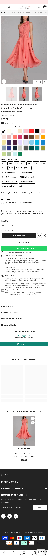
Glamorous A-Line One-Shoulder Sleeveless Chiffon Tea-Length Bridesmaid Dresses (24, 455)
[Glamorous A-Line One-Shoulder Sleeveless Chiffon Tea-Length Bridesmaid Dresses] (24, 431)
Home (3, 12)
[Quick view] (33, 422)
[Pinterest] (16, 516)
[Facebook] (3, 516)
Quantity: (4, 221)
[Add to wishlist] (33, 418)
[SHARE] (44, 235)
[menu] (2, 7)
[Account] (39, 7)
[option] (24, 50)
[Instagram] (9, 516)
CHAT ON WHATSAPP (25, 248)
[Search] (9, 7)
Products (10, 12)
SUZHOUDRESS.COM (19, 532)
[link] (39, 235)
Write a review (24, 344)
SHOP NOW (37, 2)
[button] (40, 82)
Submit (40, 507)
